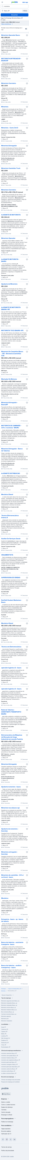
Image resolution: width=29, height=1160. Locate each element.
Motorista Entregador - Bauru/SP (9, 403)
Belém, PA (3, 1033)
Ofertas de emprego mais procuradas (10, 1079)
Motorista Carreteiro (8, 83)
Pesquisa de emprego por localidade (10, 1082)
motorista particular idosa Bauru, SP (10, 1066)
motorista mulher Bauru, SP (8, 1071)
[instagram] (6, 1139)
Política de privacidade (7, 1150)
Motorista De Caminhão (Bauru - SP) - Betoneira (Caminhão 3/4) (12, 353)
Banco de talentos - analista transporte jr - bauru (11, 966)
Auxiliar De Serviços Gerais (10, 538)
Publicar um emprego (7, 1121)
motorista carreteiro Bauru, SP (9, 1053)
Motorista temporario (6, 1020)
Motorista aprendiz (6, 1016)
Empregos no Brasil (6, 1115)
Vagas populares (5, 1128)
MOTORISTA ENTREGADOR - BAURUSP (11, 59)
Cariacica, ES (4, 1029)
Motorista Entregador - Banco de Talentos (12, 450)
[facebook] (3, 1139)
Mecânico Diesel (7, 494)
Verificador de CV (6, 1134)
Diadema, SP (4, 1040)
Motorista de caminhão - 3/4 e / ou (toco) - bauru (12, 876)
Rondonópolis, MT (5, 1047)
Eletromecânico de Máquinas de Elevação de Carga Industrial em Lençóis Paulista (12, 737)
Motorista (4, 107)
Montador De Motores (9, 379)
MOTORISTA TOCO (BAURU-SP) (12, 330)
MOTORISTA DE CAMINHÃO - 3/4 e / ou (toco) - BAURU (11, 427)
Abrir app (25, 2)
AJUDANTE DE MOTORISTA (11, 215)
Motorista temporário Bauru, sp (9, 1003)
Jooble (12, 1156)
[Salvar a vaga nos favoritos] (27, 35)
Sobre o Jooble (5, 1102)
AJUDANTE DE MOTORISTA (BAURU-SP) (11, 308)
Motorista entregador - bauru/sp (9, 853)
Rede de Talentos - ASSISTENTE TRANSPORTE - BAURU (11, 712)
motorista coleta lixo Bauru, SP (9, 1069)
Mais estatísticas (6, 24)
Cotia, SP (3, 1044)
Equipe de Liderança (6, 1107)
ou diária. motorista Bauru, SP (8, 1073)
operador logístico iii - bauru (11, 668)
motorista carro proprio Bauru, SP (9, 1055)
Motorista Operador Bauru (10, 35)
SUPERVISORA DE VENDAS (10, 577)
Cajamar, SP (4, 1031)
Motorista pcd (4, 1018)
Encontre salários (6, 1131)
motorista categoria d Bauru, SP (9, 1064)
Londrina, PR (4, 1036)
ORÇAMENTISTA (7, 555)
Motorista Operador (8, 238)
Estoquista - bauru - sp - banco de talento (12, 920)
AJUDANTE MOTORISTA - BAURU (10, 260)
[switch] (26, 29)
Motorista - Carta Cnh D (9, 128)
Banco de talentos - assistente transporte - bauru (12, 943)
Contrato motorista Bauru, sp (8, 1014)
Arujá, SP (3, 1027)
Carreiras (3, 1109)
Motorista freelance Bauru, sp (9, 1009)
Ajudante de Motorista (9, 284)
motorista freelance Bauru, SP (9, 1057)
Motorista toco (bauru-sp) (10, 808)
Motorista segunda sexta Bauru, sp (10, 1000)
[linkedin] (14, 1139)
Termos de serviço (6, 1147)
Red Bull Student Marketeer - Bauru (11, 601)
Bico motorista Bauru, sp (7, 1012)
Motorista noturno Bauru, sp (8, 1007)
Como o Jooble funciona (8, 1104)
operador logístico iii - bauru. (11, 689)
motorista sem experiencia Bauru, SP (10, 1060)
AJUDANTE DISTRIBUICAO (10, 473)
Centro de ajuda (5, 1112)
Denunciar (25, 54)
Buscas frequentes (7, 995)
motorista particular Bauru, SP (9, 1062)
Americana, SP (5, 1042)
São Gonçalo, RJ (5, 1038)
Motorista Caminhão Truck (10, 168)
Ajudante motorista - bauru (11, 787)
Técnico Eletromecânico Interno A (10, 516)
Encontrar (14, 15)
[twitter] (10, 1139)
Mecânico (4, 898)
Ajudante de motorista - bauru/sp (9, 830)
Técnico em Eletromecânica (11, 647)
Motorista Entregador (9, 145)
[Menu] (2, 2)
